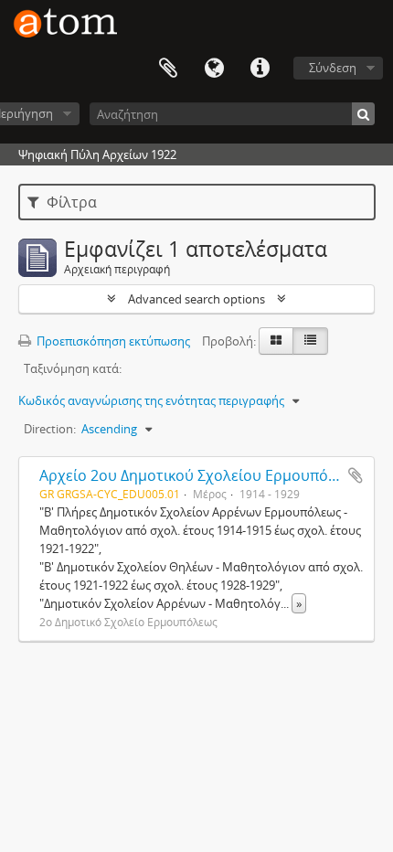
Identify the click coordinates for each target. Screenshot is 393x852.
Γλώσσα (214, 68)
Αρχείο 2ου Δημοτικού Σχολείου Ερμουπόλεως (200, 475)
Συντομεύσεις (259, 68)
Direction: (50, 429)
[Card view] (276, 341)
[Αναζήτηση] (363, 113)
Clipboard (168, 68)
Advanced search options (196, 299)
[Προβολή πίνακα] (310, 341)
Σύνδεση (332, 67)
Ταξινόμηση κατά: (73, 368)
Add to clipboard (355, 475)
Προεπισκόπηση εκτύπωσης (112, 341)
